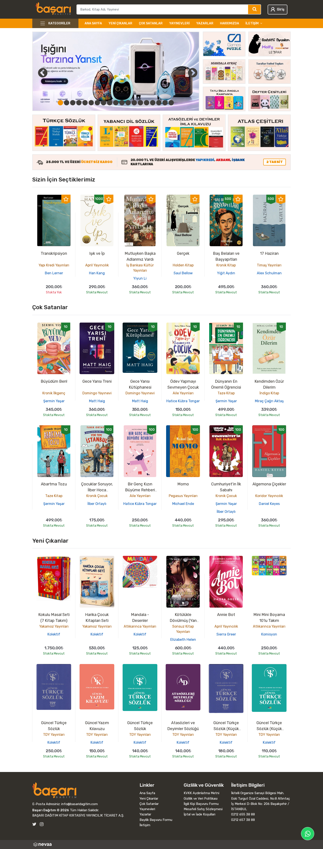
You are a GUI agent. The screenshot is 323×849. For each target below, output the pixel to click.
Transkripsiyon (54, 253)
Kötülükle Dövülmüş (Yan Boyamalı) (183, 620)
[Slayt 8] (103, 102)
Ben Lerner (54, 273)
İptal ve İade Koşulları (199, 814)
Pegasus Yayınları (183, 496)
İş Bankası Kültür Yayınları (140, 268)
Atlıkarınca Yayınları (140, 626)
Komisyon (269, 634)
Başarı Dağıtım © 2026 (50, 810)
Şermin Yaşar (54, 401)
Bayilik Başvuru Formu (156, 820)
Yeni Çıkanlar (120, 23)
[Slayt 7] (97, 102)
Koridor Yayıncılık (269, 496)
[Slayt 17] (159, 102)
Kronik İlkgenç (53, 393)
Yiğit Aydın (226, 273)
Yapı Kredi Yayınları (54, 265)
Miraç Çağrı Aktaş (269, 401)
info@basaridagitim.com (79, 804)
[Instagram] (42, 824)
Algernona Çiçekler (269, 484)
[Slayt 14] (140, 102)
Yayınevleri (179, 23)
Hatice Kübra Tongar (183, 401)
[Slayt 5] (85, 102)
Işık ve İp (97, 253)
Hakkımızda (229, 23)
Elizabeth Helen (183, 639)
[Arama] (254, 9)
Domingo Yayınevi (97, 393)
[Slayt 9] (109, 102)
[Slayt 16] (152, 102)
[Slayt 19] (171, 102)
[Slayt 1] (60, 102)
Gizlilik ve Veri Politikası (201, 799)
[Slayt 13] (134, 102)
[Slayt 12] (128, 102)
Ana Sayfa (93, 23)
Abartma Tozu (54, 484)
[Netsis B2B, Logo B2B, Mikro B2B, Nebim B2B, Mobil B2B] (161, 844)
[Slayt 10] (115, 102)
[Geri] (37, 72)
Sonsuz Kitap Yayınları (183, 629)
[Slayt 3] (72, 102)
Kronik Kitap (226, 265)
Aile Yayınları (183, 393)
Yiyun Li (140, 278)
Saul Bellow (183, 273)
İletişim (145, 825)
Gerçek (183, 253)
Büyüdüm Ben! (54, 381)
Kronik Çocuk (97, 496)
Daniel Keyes (269, 504)
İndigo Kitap (269, 393)
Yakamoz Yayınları (54, 626)
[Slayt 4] (79, 102)
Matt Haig (97, 401)
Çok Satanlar (151, 23)
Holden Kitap (183, 265)
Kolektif (53, 634)
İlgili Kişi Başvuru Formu (201, 804)
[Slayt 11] (122, 102)
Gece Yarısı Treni (97, 381)
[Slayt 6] (91, 102)
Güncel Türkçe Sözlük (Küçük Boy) (226, 728)
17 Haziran (269, 253)
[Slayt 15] (146, 102)
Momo (183, 484)
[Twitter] (34, 824)
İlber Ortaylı (96, 504)
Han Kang (97, 273)
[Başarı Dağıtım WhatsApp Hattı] (307, 833)
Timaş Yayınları (269, 265)
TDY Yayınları (54, 734)
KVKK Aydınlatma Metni (201, 793)
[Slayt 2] (66, 102)
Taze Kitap (226, 393)
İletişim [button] (252, 23)
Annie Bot (226, 614)
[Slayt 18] (165, 102)
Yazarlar (204, 23)
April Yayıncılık (97, 265)
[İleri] (192, 72)
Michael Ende (183, 504)
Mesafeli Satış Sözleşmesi (203, 809)
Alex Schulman (269, 273)
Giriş (280, 9)
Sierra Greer (226, 634)
